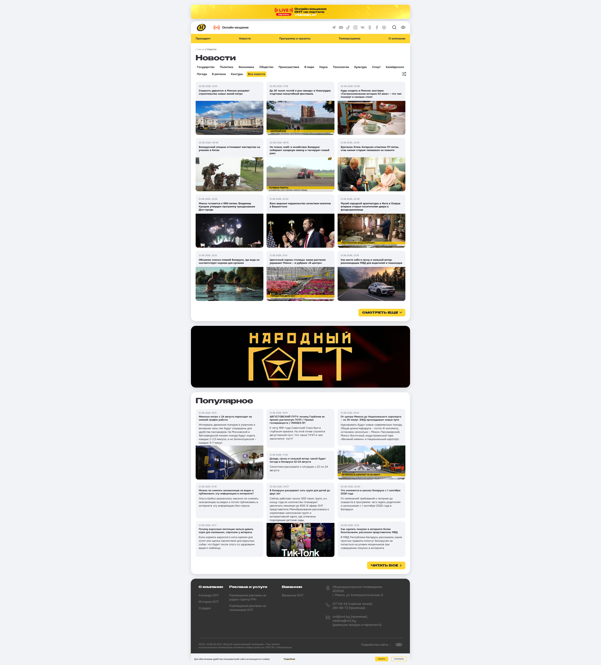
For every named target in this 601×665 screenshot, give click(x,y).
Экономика (246, 67)
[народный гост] (300, 357)
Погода (202, 74)
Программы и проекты (294, 38)
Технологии (341, 67)
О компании (397, 38)
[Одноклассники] (370, 27)
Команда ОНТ (209, 595)
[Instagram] (355, 27)
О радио (205, 608)
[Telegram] (334, 27)
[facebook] (377, 27)
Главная (200, 49)
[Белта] (397, 645)
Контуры (237, 74)
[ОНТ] (201, 27)
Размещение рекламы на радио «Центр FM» (247, 597)
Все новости (256, 74)
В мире (309, 67)
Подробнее (289, 659)
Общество (266, 67)
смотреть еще (380, 312)
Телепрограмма (349, 38)
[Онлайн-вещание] (300, 12)
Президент (203, 38)
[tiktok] (348, 27)
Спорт (376, 67)
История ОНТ (209, 602)
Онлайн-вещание (235, 27)
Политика (226, 67)
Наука (323, 67)
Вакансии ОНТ (292, 595)
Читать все (384, 565)
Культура (360, 67)
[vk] (363, 27)
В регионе (219, 74)
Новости (245, 38)
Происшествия (289, 67)
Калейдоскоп (395, 67)
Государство (206, 67)
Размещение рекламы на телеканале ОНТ (247, 608)
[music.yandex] (384, 27)
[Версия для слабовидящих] (403, 27)
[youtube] (341, 27)
